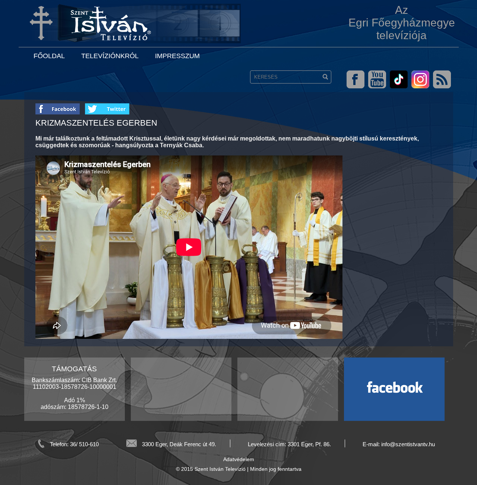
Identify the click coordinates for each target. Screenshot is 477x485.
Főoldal (49, 56)
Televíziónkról (110, 56)
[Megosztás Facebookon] (60, 106)
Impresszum (177, 56)
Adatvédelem (238, 459)
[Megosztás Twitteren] (107, 106)
